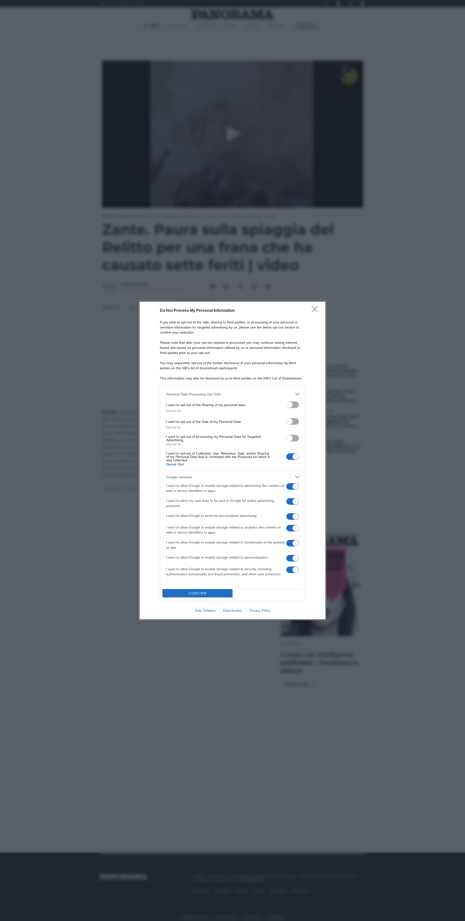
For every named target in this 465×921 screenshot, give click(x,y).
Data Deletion (205, 610)
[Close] (316, 310)
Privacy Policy (260, 610)
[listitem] (232, 394)
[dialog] (232, 460)
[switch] (292, 404)
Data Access (232, 610)
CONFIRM (198, 593)
